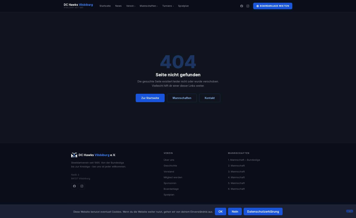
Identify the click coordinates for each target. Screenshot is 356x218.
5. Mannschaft (236, 183)
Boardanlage (171, 188)
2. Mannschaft (236, 165)
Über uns (169, 159)
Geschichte (170, 165)
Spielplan (183, 5)
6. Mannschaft (236, 188)
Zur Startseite (150, 98)
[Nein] (349, 211)
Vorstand (169, 171)
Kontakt (210, 98)
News (118, 5)
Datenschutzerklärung (263, 211)
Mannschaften (148, 5)
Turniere (167, 5)
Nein (235, 211)
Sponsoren (170, 183)
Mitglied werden (173, 177)
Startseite (105, 5)
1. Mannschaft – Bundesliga (244, 159)
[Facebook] (241, 6)
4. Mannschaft (236, 177)
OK (220, 211)
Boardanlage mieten (274, 5)
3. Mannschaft (236, 171)
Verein (130, 5)
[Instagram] (248, 6)
